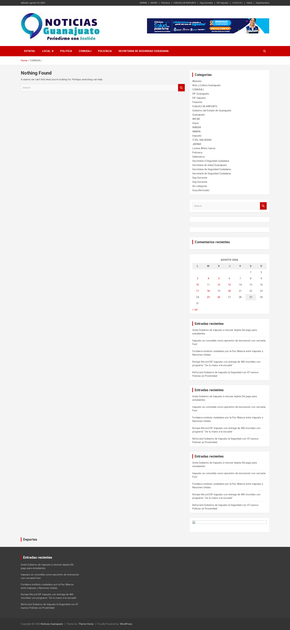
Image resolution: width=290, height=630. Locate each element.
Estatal (29, 51)
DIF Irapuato (222, 3)
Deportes (30, 539)
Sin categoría (199, 186)
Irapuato (197, 135)
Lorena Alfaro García (203, 148)
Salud (249, 3)
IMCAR (154, 3)
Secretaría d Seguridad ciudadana (210, 160)
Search (181, 88)
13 (229, 284)
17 (197, 290)
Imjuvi (195, 123)
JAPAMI (143, 3)
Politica (66, 51)
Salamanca (198, 156)
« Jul (194, 309)
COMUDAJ (237, 3)
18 (208, 290)
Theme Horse (86, 623)
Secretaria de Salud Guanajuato (209, 165)
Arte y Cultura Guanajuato (206, 85)
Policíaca (105, 51)
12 (219, 284)
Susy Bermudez (201, 190)
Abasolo (197, 81)
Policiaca (165, 3)
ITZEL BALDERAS (202, 139)
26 (219, 297)
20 (229, 290)
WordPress (126, 623)
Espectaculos (262, 3)
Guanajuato (198, 114)
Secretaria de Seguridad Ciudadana (143, 51)
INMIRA (196, 131)
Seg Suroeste (206, 3)
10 (197, 284)
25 (208, 297)
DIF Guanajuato (200, 93)
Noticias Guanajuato (52, 623)
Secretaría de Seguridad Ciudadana (211, 173)
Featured (197, 102)
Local (46, 51)
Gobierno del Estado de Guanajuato (211, 110)
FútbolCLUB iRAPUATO (185, 3)
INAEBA (196, 127)
